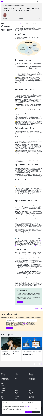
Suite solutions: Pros (5, 26)
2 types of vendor (5, 25)
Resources (31, 370)
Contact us (17, 396)
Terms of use (31, 392)
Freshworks (3, 393)
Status (16, 378)
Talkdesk (2, 397)
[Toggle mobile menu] (41, 1)
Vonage (2, 396)
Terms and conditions (32, 396)
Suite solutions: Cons (5, 27)
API (40, 240)
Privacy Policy (27, 406)
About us (16, 392)
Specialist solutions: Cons (6, 30)
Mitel (2, 394)
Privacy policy (31, 397)
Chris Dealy (5, 18)
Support (16, 370)
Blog (3, 5)
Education (2, 382)
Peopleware (17, 245)
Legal (30, 390)
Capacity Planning (4, 375)
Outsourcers (3, 388)
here (34, 186)
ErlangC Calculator (32, 378)
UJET (2, 398)
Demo (2, 373)
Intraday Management (4, 378)
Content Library (31, 375)
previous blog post (20, 23)
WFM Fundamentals (20, 5)
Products (2, 370)
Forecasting (3, 374)
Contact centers (3, 387)
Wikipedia (17, 160)
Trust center (31, 393)
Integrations (3, 390)
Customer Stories (32, 379)
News (16, 394)
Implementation (18, 373)
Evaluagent (36, 245)
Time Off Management (5, 379)
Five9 (2, 392)
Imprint (30, 394)
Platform (2, 383)
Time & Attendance (4, 380)
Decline (36, 411)
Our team (16, 393)
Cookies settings (20, 411)
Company (16, 390)
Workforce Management (10, 5)
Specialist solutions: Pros (6, 29)
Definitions (3, 23)
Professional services (19, 375)
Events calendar (31, 374)
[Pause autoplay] (41, 364)
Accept (28, 411)
